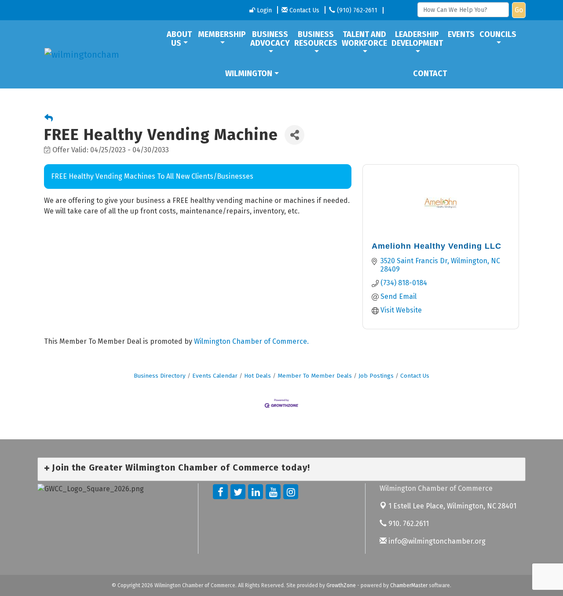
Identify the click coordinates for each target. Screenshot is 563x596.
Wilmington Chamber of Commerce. (251, 341)
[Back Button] (48, 118)
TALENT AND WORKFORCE (364, 38)
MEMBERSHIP (222, 34)
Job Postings (376, 375)
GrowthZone (341, 585)
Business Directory (160, 375)
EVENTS (461, 34)
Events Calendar (215, 375)
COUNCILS (497, 34)
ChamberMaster (409, 585)
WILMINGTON (248, 73)
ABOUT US (179, 38)
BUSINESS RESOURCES (315, 38)
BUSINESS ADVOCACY (270, 38)
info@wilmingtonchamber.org (436, 541)
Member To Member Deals (315, 375)
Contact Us (414, 375)
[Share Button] (294, 135)
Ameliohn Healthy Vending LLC (436, 246)
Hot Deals (257, 375)
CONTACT (430, 73)
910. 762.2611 (408, 523)
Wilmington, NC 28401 (452, 506)
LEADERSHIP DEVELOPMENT (417, 38)
